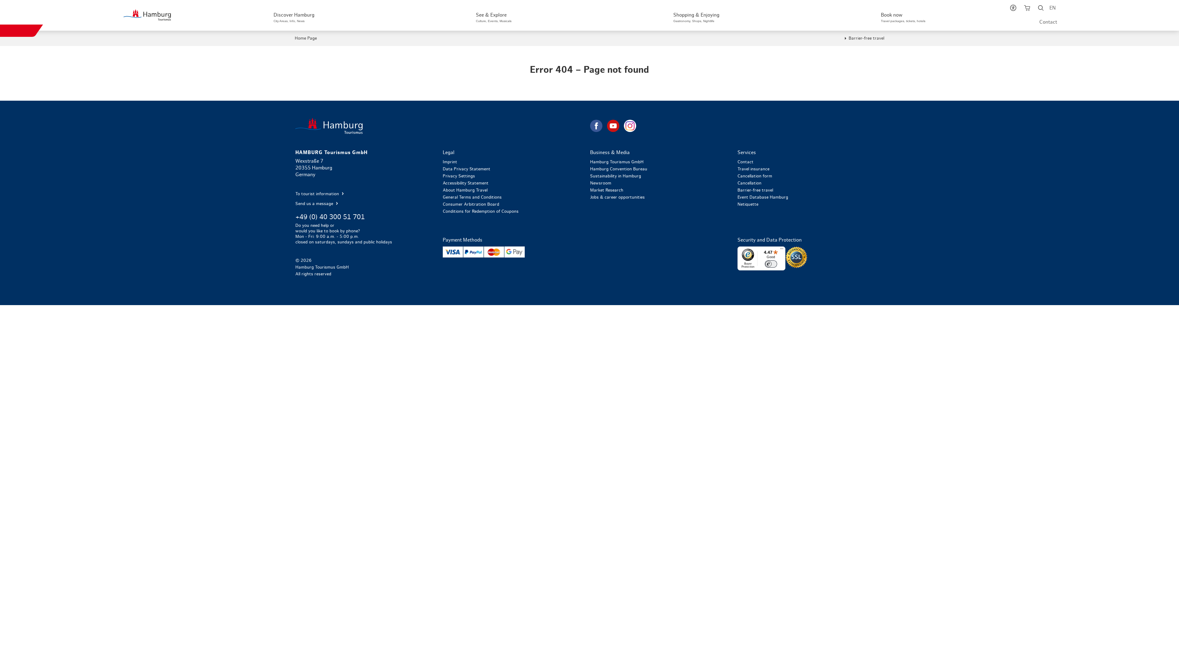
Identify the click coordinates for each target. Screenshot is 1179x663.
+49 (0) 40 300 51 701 (330, 217)
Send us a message (314, 204)
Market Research (606, 190)
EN (1052, 8)
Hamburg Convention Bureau (618, 169)
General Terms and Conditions (472, 197)
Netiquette (747, 204)
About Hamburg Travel (465, 190)
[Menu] (781, 250)
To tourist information (317, 194)
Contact (1048, 22)
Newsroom (600, 183)
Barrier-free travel (866, 38)
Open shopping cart (1027, 9)
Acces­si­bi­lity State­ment (465, 183)
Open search (1041, 9)
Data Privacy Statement (466, 169)
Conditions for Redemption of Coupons (481, 211)
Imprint (450, 162)
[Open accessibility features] (1013, 9)
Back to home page (442, 126)
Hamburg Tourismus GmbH (617, 162)
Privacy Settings (459, 176)
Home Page (306, 38)
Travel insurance (753, 169)
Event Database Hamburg (762, 197)
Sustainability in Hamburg (615, 176)
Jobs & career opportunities (617, 197)
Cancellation (749, 183)
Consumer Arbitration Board (471, 204)
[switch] (771, 264)
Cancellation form (754, 176)
